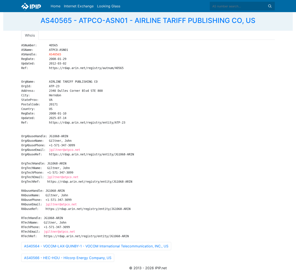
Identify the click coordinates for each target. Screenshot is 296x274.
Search (269, 6)
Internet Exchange (79, 6)
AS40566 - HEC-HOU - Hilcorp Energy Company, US (67, 258)
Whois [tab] (30, 35)
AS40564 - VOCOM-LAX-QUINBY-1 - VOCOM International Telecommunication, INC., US (96, 246)
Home (55, 6)
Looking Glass (108, 6)
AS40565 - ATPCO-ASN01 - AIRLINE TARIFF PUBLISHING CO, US (148, 20)
